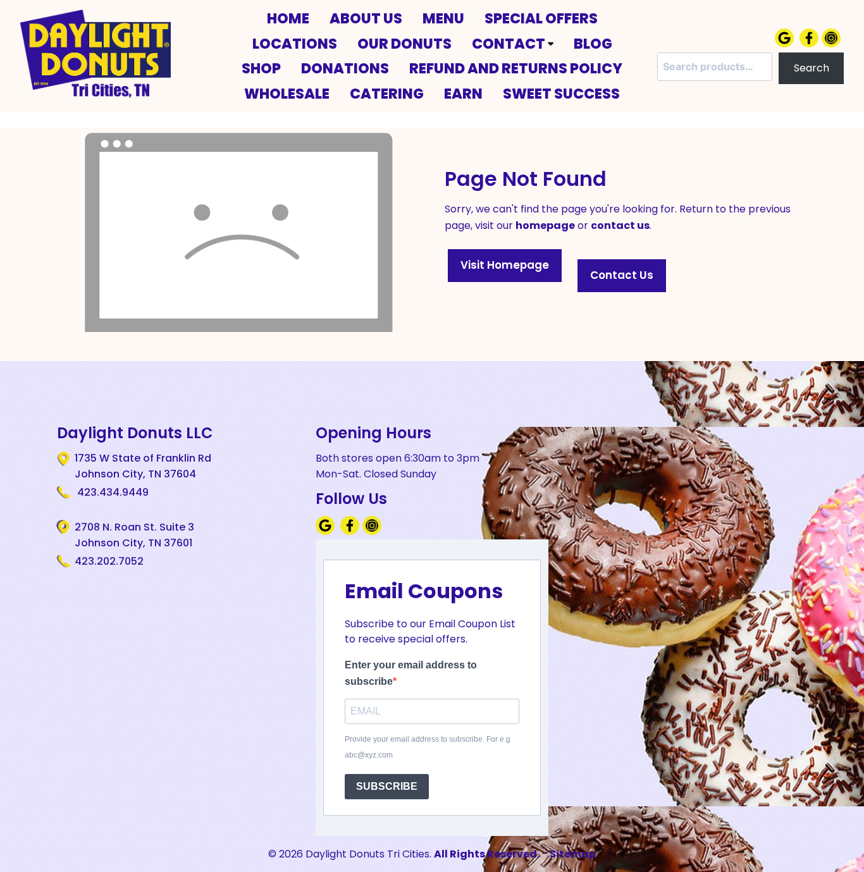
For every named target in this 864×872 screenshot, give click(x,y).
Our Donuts (404, 44)
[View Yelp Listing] (833, 44)
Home (288, 18)
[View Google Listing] (786, 44)
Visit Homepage (504, 265)
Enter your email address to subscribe (411, 673)
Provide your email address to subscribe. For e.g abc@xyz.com (427, 747)
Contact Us (621, 275)
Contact (510, 44)
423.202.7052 (109, 561)
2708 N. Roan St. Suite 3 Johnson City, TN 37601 (134, 535)
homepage (545, 225)
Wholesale (287, 93)
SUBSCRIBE (386, 786)
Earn (463, 93)
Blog (593, 44)
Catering (387, 93)
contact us (620, 225)
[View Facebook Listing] (810, 44)
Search (811, 68)
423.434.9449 (112, 492)
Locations (294, 44)
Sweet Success (561, 93)
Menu (443, 18)
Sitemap (573, 854)
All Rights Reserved (485, 854)
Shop (261, 68)
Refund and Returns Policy (515, 68)
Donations (345, 68)
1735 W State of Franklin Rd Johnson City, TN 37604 (143, 466)
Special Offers (541, 18)
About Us (366, 18)
